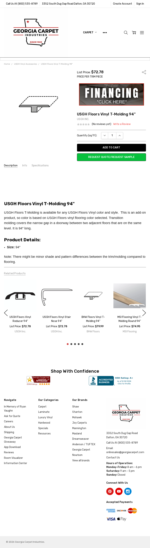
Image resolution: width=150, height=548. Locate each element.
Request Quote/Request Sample (111, 157)
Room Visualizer (13, 458)
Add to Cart (20, 304)
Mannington (79, 428)
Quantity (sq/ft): (87, 135)
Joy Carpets (79, 422)
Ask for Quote (12, 416)
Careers (8, 421)
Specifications (40, 165)
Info (24, 165)
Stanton (77, 412)
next (144, 312)
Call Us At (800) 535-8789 (22, 3)
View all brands (81, 460)
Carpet (88, 32)
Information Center (15, 463)
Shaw (75, 406)
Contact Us (113, 457)
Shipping (9, 432)
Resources (44, 433)
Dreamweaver (80, 438)
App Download (12, 447)
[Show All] (105, 32)
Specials (43, 428)
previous (6, 312)
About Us (9, 427)
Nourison (77, 455)
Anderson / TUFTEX (83, 444)
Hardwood (44, 422)
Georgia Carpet (81, 449)
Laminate (44, 412)
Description (11, 165)
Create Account (122, 3)
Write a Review (122, 124)
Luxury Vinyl (45, 417)
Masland (77, 433)
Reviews (9, 452)
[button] (111, 94)
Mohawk (77, 417)
